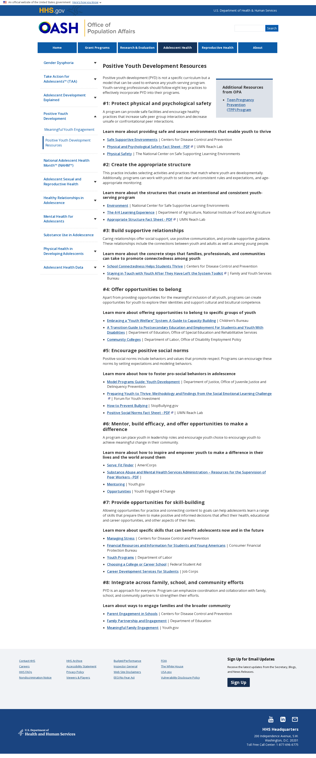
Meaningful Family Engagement (133, 627)
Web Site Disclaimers (127, 672)
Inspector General (125, 666)
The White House (172, 666)
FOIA (164, 661)
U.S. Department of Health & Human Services (245, 10)
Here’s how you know (85, 2)
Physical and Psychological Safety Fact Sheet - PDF (148, 146)
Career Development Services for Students (143, 571)
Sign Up (238, 682)
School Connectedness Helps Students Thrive (145, 266)
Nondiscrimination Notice (35, 677)
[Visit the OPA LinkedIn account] (282, 719)
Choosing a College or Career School (137, 564)
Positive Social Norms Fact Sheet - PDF (138, 412)
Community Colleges (124, 339)
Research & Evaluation (137, 48)
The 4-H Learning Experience (131, 212)
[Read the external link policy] (191, 146)
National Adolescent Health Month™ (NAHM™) (66, 163)
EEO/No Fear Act (124, 677)
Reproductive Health (217, 48)
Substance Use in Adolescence (69, 235)
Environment (117, 205)
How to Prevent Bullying (127, 405)
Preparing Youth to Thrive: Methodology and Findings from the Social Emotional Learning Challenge (189, 393)
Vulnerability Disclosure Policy (180, 677)
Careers (24, 666)
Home (57, 48)
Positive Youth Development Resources (68, 143)
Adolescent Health (177, 48)
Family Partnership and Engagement (137, 620)
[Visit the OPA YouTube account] (270, 719)
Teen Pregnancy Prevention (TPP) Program (240, 104)
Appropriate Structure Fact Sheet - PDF (139, 219)
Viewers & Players (78, 677)
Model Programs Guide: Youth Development (143, 381)
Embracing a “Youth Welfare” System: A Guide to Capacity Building (161, 320)
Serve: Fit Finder (120, 465)
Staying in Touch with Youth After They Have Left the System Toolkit (165, 273)
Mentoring (116, 484)
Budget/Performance (127, 661)
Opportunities (119, 491)
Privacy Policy (75, 672)
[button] (95, 63)
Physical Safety (119, 153)
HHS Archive (74, 661)
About (257, 48)
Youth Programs (120, 557)
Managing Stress (121, 538)
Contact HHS (27, 661)
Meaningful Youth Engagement (69, 129)
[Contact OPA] (294, 719)
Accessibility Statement (81, 666)
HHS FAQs (25, 672)
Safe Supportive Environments (132, 139)
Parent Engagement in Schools (132, 613)
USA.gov (166, 672)
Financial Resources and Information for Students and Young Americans (166, 545)
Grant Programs (97, 48)
